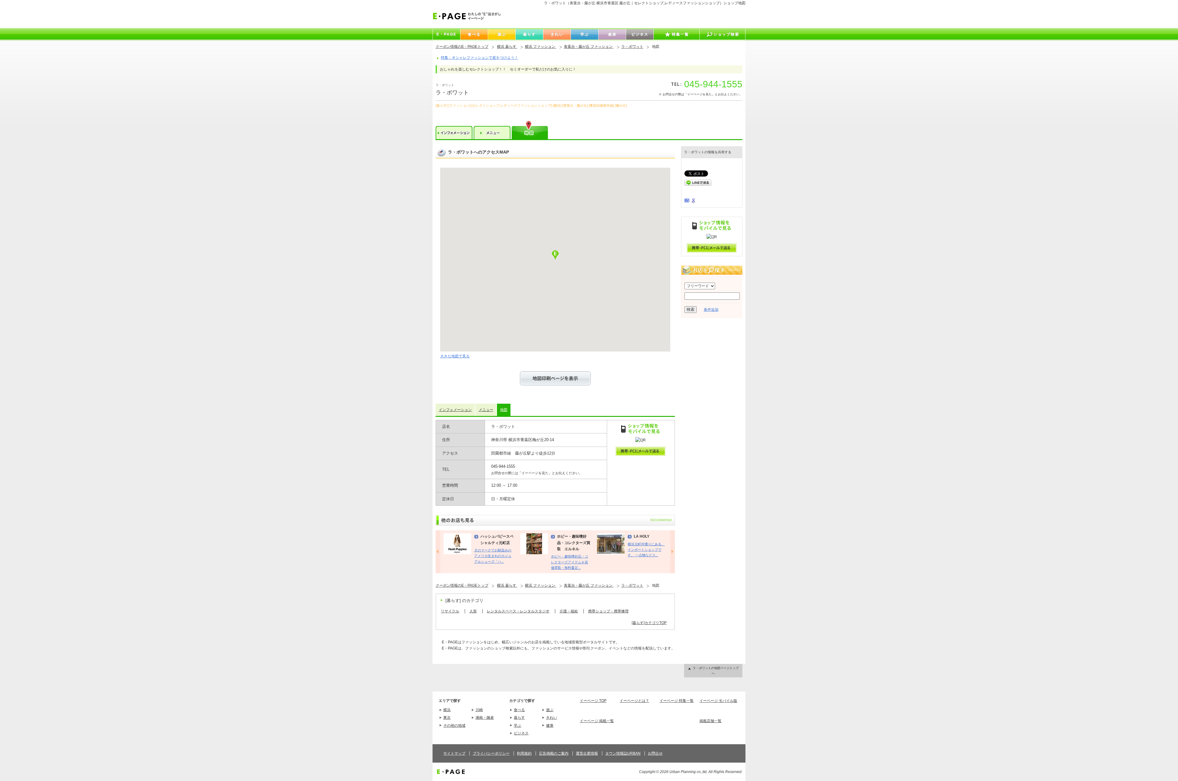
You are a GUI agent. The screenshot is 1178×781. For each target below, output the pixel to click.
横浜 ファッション (540, 46)
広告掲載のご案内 (553, 753)
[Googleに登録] (693, 202)
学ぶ (517, 725)
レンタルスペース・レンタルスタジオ (518, 611)
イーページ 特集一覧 (677, 701)
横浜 (447, 710)
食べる (519, 710)
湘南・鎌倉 (484, 717)
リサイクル (450, 611)
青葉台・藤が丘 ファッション (589, 46)
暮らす (519, 717)
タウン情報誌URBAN (623, 753)
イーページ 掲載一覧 (597, 721)
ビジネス (521, 733)
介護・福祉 (569, 611)
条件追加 (711, 309)
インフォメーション (455, 410)
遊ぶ (549, 710)
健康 (549, 725)
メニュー (486, 410)
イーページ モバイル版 (718, 701)
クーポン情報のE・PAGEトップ (462, 46)
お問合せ (655, 753)
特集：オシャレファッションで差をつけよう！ (479, 57)
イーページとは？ (634, 701)
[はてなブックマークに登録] (686, 201)
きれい (551, 717)
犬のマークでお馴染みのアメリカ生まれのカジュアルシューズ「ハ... (492, 555)
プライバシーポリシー (491, 753)
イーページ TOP (593, 701)
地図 (503, 410)
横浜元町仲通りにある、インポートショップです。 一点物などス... (646, 549)
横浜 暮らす (507, 46)
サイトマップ (454, 753)
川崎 (479, 710)
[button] (555, 255)
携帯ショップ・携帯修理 (608, 611)
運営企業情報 (587, 753)
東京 (447, 717)
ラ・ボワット (632, 46)
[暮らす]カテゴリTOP (649, 623)
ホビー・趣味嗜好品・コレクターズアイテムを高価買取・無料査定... (569, 562)
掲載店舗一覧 (710, 721)
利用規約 (524, 753)
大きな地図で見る (455, 356)
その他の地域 (454, 725)
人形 (473, 611)
